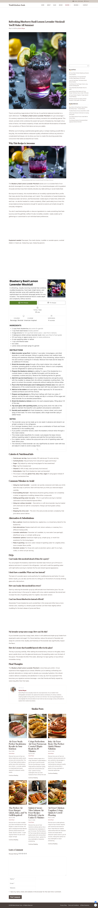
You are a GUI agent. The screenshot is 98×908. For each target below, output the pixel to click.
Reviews (76, 5)
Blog (54, 5)
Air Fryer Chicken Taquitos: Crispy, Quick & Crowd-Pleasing (56, 811)
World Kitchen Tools (17, 5)
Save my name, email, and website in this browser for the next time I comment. (35, 892)
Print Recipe (24, 302)
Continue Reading (13, 775)
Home (42, 5)
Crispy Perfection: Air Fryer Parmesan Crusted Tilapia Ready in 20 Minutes (37, 746)
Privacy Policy (63, 905)
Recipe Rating (13, 854)
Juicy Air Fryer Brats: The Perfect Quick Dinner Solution (56, 745)
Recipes (67, 5)
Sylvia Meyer (22, 690)
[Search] (88, 66)
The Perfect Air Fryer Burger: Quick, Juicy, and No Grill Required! (18, 811)
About (49, 5)
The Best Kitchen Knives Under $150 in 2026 (79, 110)
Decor (60, 5)
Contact (85, 5)
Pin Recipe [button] (52, 302)
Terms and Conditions (73, 905)
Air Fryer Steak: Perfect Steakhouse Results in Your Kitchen (17, 745)
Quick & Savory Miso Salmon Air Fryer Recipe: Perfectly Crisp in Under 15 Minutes (36, 813)
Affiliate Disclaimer (84, 905)
